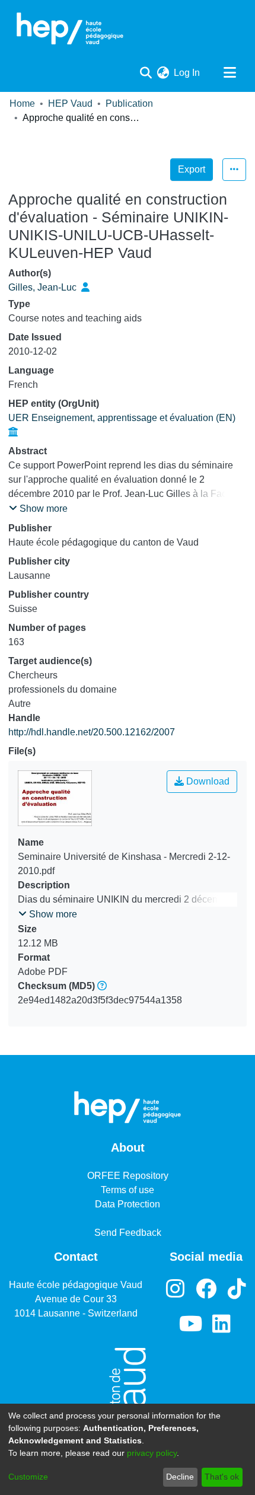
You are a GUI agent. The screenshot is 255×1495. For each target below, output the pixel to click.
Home (22, 103)
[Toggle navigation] (229, 73)
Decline (180, 1476)
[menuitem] (162, 73)
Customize (28, 1476)
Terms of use (127, 1190)
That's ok (222, 1476)
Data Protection (127, 1204)
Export (191, 169)
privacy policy (152, 1453)
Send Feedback (127, 1233)
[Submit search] (145, 73)
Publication (129, 103)
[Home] (70, 28)
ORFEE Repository (127, 1176)
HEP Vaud (70, 103)
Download (207, 781)
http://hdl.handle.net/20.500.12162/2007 (91, 732)
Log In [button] (187, 73)
